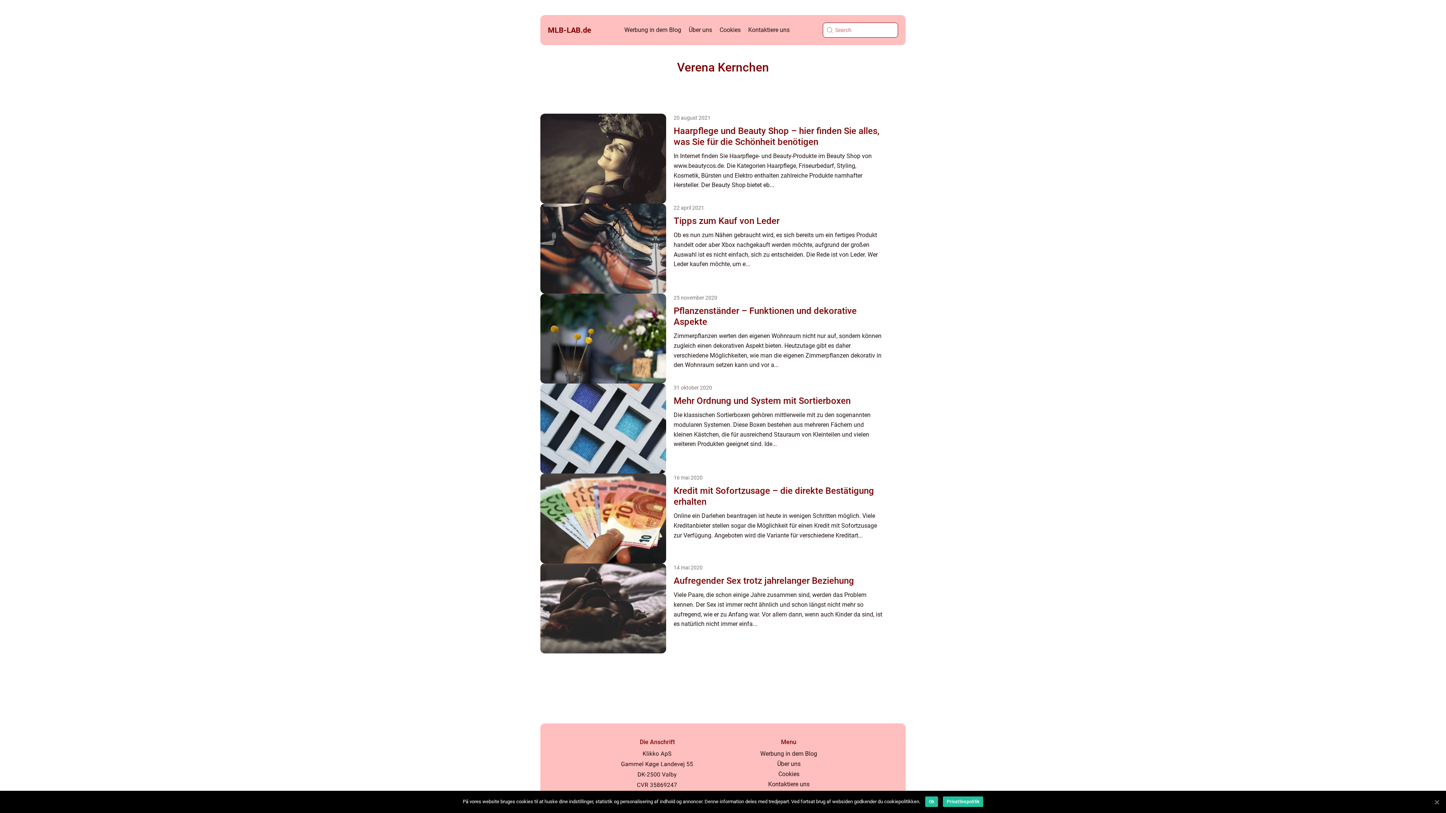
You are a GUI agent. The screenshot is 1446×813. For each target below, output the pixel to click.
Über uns (700, 29)
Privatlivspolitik (963, 801)
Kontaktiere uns (769, 29)
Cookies (730, 29)
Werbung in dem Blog (652, 29)
